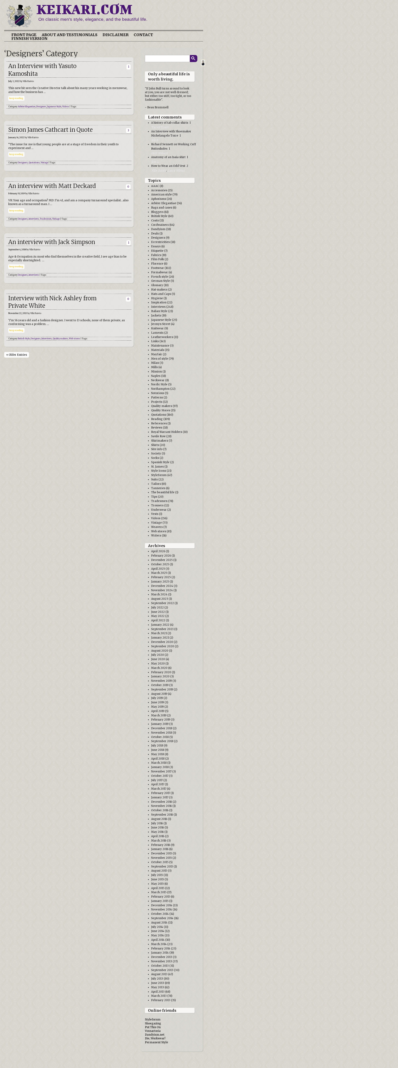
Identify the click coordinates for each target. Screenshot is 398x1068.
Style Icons (158, 471)
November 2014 (161, 909)
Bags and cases (161, 207)
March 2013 (159, 996)
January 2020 (160, 676)
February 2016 (160, 845)
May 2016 (157, 832)
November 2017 (161, 771)
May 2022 (158, 616)
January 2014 (160, 952)
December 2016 (161, 802)
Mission (156, 371)
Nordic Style (159, 384)
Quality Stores (160, 410)
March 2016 (158, 840)
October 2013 (160, 966)
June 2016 (157, 827)
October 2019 (160, 685)
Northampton (160, 389)
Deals (155, 233)
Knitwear (157, 328)
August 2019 (159, 694)
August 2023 (159, 599)
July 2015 (157, 875)
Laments (157, 333)
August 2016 (159, 819)
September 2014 (162, 918)
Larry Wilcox (176, 170)
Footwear (157, 268)
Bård (154, 140)
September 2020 (162, 646)
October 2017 (159, 776)
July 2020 (157, 655)
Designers (41, 106)
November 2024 (162, 590)
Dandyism (158, 229)
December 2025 (162, 560)
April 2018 (158, 758)
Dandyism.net (154, 1034)
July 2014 (157, 927)
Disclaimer (116, 35)
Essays (156, 246)
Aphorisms (158, 199)
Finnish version (29, 38)
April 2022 (158, 620)
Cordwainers (160, 225)
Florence (157, 263)
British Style (24, 338)
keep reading (16, 98)
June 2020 (158, 659)
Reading (157, 419)
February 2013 (160, 1000)
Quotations (34, 162)
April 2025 (158, 569)
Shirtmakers (159, 440)
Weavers (157, 527)
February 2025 (161, 577)
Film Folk (157, 259)
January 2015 (160, 901)
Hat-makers (159, 289)
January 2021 (160, 637)
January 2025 (160, 581)
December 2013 (161, 957)
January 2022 (160, 625)
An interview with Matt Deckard (52, 185)
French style (159, 277)
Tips (154, 497)
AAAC (155, 186)
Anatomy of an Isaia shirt (168, 157)
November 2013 (161, 961)
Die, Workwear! (155, 1038)
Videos (65, 106)
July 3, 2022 (13, 81)
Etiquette (157, 251)
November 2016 (161, 806)
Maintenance (160, 345)
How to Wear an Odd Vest (168, 166)
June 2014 (157, 931)
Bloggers (157, 212)
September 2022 (162, 603)
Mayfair (156, 354)
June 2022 (158, 612)
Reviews (156, 427)
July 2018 (157, 745)
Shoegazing (153, 1023)
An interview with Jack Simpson (51, 242)
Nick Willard (159, 153)
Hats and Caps (161, 294)
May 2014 (157, 935)
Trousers (157, 505)
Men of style (159, 358)
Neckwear (158, 380)
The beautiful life (163, 492)
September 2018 (162, 741)
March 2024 (159, 594)
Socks (155, 458)
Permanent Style (156, 1042)
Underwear (159, 510)
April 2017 (157, 784)
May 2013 (157, 987)
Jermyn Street (160, 324)
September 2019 (162, 689)
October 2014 (160, 914)
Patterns (157, 397)
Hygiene (157, 298)
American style (161, 194)
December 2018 (161, 728)
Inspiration (158, 302)
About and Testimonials (69, 35)
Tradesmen (45, 219)
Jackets (156, 315)
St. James (157, 466)
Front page (23, 35)
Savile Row (158, 436)
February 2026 (161, 555)
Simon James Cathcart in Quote (50, 129)
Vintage (44, 162)
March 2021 (159, 633)
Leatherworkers (162, 337)
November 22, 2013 (17, 313)
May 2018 (157, 754)
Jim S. (155, 161)
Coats (155, 220)
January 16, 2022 (16, 137)
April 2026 (158, 551)
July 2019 (157, 698)
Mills (154, 367)
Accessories (159, 190)
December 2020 (162, 642)
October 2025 (160, 564)
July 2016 (157, 823)
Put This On (153, 1027)
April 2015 (157, 888)
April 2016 (157, 836)
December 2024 (162, 586)
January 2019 (160, 724)
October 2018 (160, 737)
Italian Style (159, 311)
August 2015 (159, 870)
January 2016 (160, 849)
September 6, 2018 (17, 249)
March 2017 (158, 789)
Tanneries (158, 488)
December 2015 (161, 853)
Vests (154, 514)
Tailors (156, 484)
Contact (143, 35)
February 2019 (160, 719)
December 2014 (161, 905)
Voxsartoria (153, 1031)
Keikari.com (84, 9)
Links (155, 341)
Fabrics (156, 255)
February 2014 (160, 948)
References (159, 423)
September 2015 (162, 866)
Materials (157, 350)
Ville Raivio (158, 170)
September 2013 (162, 970)
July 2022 (157, 607)
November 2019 (161, 681)
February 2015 (160, 896)
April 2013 (158, 991)
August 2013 (159, 974)
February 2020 (161, 672)
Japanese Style (54, 106)
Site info (157, 449)
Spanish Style (160, 462)
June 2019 (157, 702)
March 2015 (158, 892)
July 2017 (157, 780)
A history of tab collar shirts (169, 123)
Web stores (74, 338)
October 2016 (160, 810)
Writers (156, 535)
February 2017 (160, 793)
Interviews (34, 219)
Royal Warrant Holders (166, 432)
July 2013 (157, 978)
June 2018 (157, 750)
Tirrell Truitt (159, 127)
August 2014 (159, 922)
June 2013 (157, 983)
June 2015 (157, 879)
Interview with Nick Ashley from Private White (52, 302)
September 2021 (162, 629)
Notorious (157, 393)
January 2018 (160, 767)
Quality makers (60, 338)
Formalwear (159, 272)
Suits (154, 479)
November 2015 (161, 858)
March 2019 (158, 715)
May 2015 (157, 884)
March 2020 (159, 668)
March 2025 (159, 573)
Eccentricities (160, 242)
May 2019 (157, 707)
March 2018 (159, 763)
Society (156, 453)
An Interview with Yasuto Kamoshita (42, 69)
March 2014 (159, 944)
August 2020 (159, 651)
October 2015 (160, 862)
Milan (155, 363)
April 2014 (158, 940)
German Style (160, 281)
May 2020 (158, 663)
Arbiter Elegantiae (26, 106)
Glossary (157, 285)
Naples (155, 376)
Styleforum (159, 475)
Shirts (155, 445)
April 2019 (157, 711)
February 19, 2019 (16, 193)
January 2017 (159, 797)
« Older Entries (16, 355)
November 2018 (161, 732)
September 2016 (162, 814)
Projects (156, 402)
